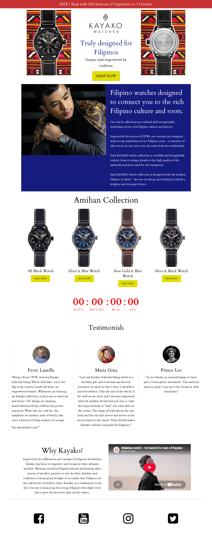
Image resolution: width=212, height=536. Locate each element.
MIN (116, 310)
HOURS (97, 310)
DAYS (78, 310)
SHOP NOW (106, 75)
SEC (133, 310)
